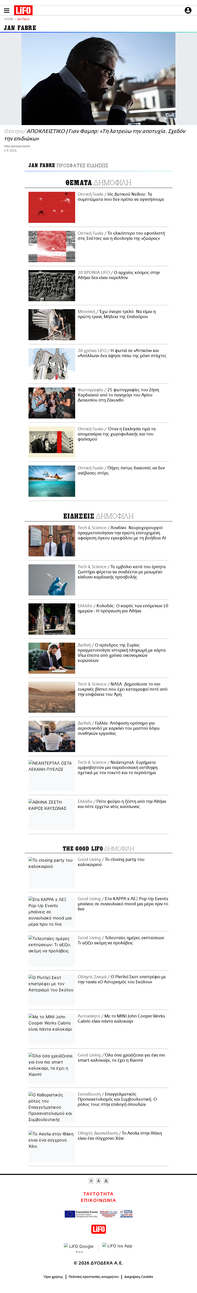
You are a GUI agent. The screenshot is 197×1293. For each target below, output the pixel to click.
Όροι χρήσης (53, 1277)
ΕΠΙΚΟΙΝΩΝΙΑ (98, 1200)
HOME (8, 19)
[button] (6, 10)
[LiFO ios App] (117, 1248)
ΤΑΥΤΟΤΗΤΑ (98, 1194)
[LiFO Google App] (79, 1247)
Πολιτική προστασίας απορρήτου (94, 1277)
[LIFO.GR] (23, 11)
